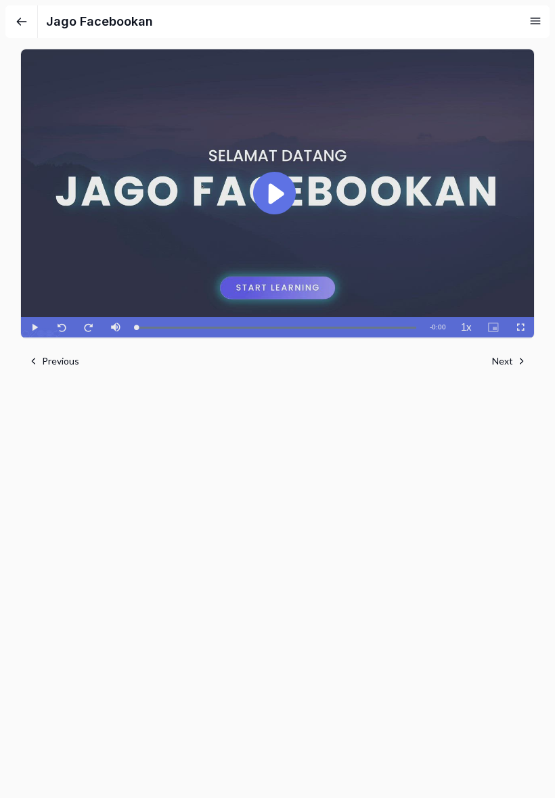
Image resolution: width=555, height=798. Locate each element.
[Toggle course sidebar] (535, 21)
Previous (60, 361)
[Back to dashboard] (22, 21)
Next (502, 361)
